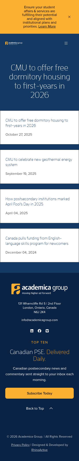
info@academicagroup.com (40, 320)
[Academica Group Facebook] (39, 330)
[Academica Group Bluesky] (47, 330)
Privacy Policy (20, 445)
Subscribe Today (39, 393)
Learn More (47, 26)
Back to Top (35, 408)
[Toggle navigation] (66, 43)
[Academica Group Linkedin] (32, 330)
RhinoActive (39, 450)
